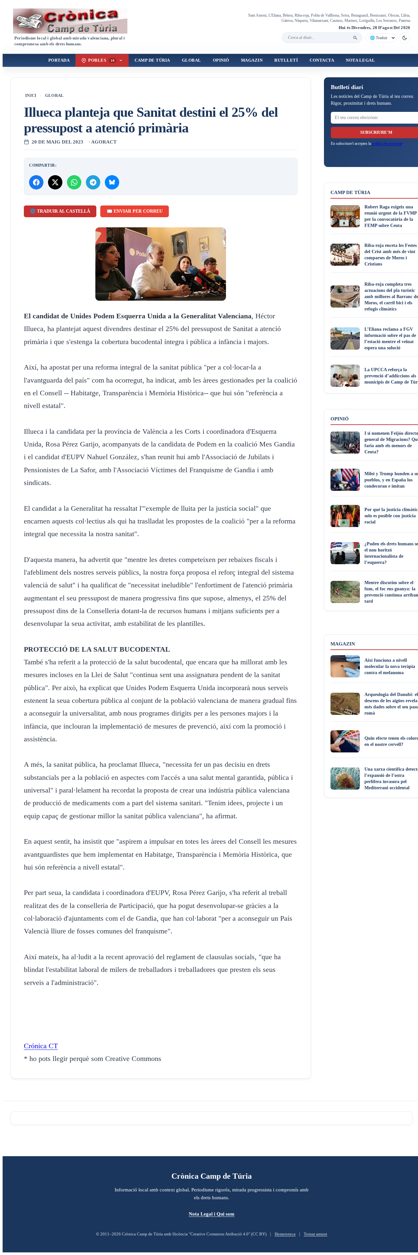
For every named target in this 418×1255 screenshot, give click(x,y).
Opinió (221, 60)
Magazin (252, 60)
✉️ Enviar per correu (135, 211)
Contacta (322, 60)
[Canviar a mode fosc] (404, 37)
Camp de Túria (152, 60)
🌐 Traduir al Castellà (60, 211)
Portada (59, 60)
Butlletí (286, 60)
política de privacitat (387, 143)
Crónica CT (41, 1046)
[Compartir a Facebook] (36, 182)
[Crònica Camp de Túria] (75, 21)
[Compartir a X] (55, 182)
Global (191, 60)
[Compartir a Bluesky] (112, 182)
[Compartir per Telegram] (93, 182)
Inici (31, 95)
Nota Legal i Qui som (211, 1214)
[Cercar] (355, 37)
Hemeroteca (285, 1234)
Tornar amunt (315, 1234)
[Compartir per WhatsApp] (74, 182)
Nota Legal (360, 60)
